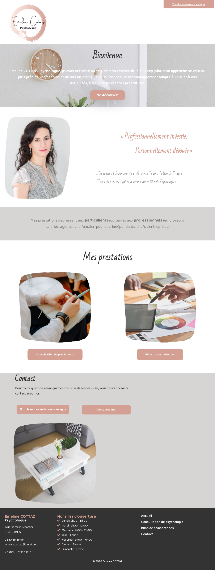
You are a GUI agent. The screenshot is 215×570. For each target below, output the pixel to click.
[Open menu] (206, 22)
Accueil (146, 516)
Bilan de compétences (157, 528)
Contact (147, 534)
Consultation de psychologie (162, 522)
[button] (107, 95)
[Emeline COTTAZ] (30, 23)
